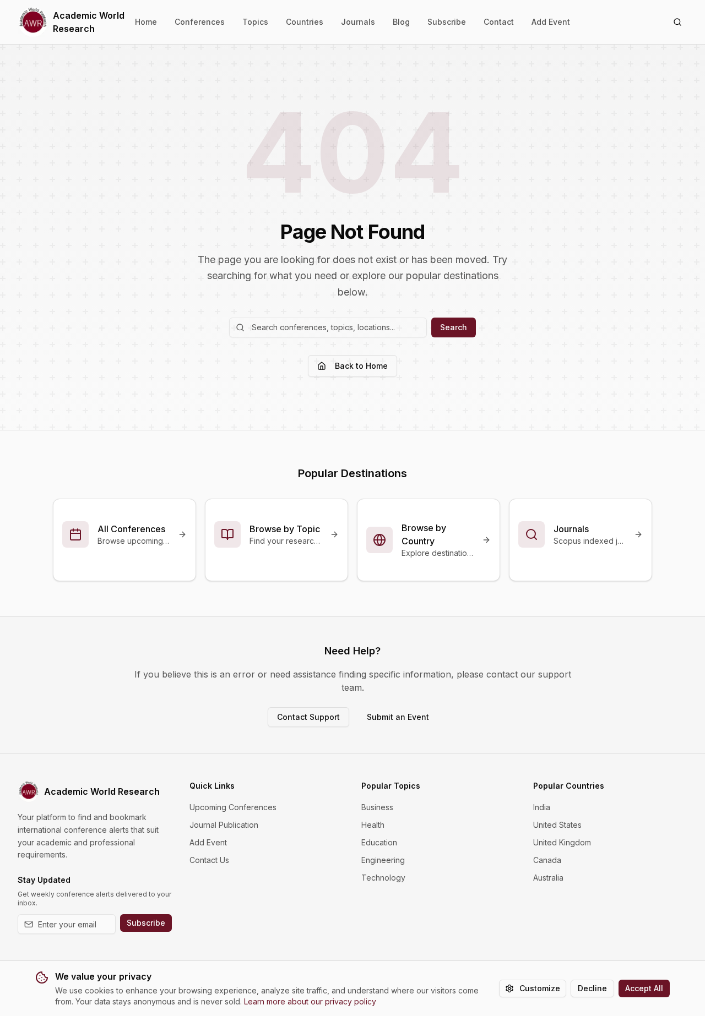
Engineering (383, 860)
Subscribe (446, 21)
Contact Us (209, 860)
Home (146, 21)
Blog (401, 21)
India (541, 807)
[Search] (677, 22)
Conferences (200, 21)
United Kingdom (562, 842)
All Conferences (131, 528)
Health (372, 824)
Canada (547, 860)
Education (379, 842)
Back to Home (361, 365)
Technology (383, 877)
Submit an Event (398, 717)
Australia (548, 877)
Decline (592, 988)
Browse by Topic (285, 528)
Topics (255, 21)
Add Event (551, 21)
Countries (304, 21)
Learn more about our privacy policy (310, 1001)
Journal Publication (223, 824)
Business (377, 807)
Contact (499, 21)
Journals (358, 21)
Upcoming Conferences (232, 807)
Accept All (644, 988)
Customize (539, 988)
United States (557, 824)
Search (453, 327)
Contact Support (308, 717)
